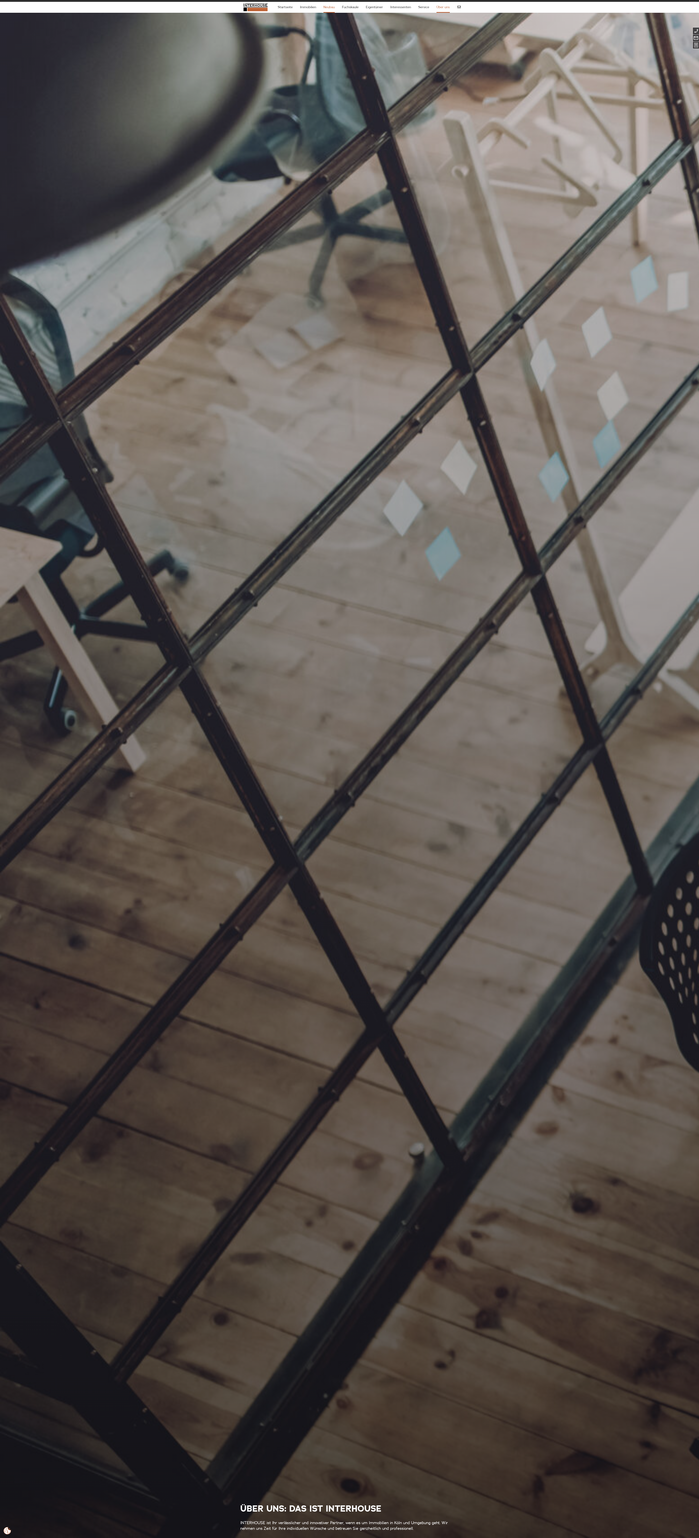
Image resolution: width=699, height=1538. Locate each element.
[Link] (255, 7)
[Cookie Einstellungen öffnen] (7, 1530)
